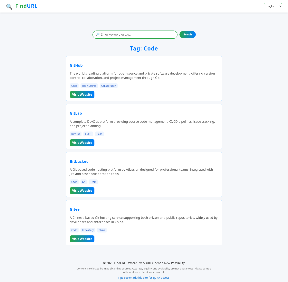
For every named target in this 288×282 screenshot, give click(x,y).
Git (83, 182)
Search (187, 34)
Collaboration (108, 85)
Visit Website (82, 94)
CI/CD (88, 134)
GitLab (76, 113)
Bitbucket (79, 161)
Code (74, 85)
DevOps (75, 134)
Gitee (75, 209)
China (102, 230)
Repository (88, 230)
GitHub (76, 65)
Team (93, 182)
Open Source (89, 85)
